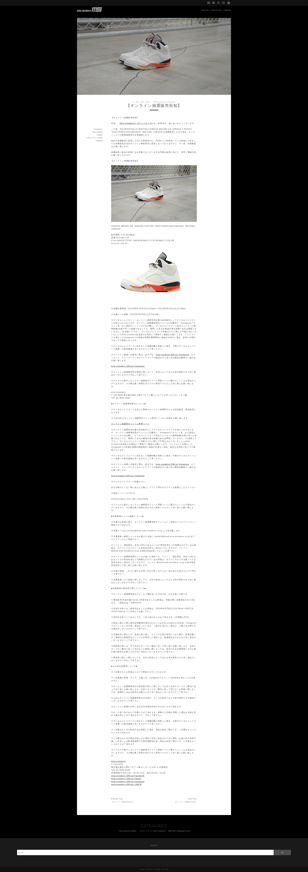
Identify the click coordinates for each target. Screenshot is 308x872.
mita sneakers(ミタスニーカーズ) (136, 123)
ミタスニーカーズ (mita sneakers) (94, 139)
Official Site (216, 10)
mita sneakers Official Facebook (127, 776)
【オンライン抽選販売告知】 (122, 802)
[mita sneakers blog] (89, 10)
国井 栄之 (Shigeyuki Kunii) (179, 831)
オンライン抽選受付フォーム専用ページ (130, 424)
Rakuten (227, 10)
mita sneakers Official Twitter (126, 779)
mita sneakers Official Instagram (172, 355)
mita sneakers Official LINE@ (126, 784)
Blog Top (205, 10)
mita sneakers (118, 761)
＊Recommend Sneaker (164, 102)
